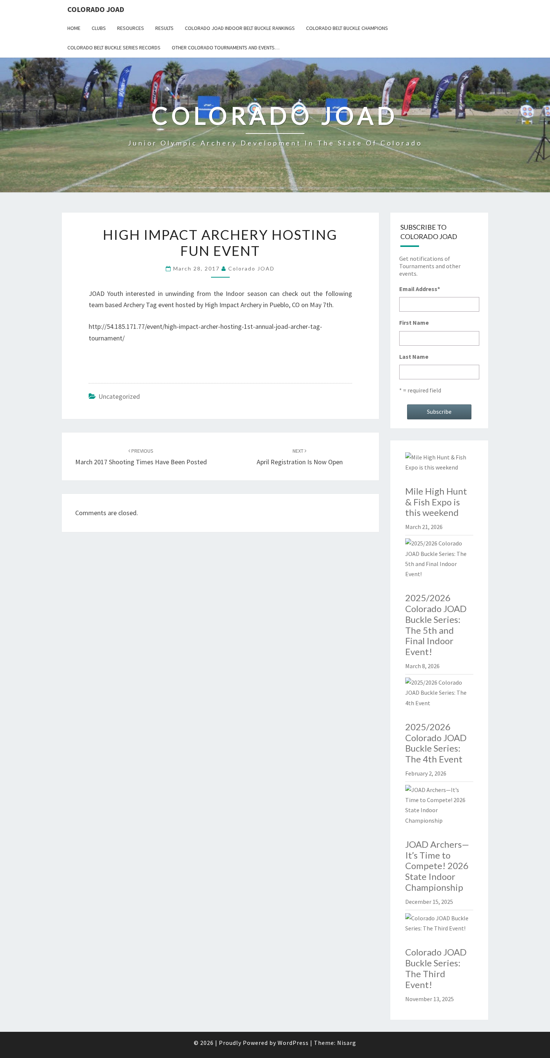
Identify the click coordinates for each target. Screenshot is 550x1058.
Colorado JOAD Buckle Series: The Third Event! (436, 968)
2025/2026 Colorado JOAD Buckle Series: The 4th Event (436, 742)
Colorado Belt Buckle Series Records (114, 47)
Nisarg (346, 1042)
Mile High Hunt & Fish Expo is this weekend (436, 502)
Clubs (99, 28)
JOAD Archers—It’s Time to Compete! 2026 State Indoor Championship (437, 866)
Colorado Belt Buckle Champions (347, 28)
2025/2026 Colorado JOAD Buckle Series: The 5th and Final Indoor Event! (436, 624)
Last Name (413, 356)
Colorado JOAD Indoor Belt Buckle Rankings (240, 28)
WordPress (293, 1042)
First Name (414, 322)
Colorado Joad (95, 9)
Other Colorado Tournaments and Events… (225, 47)
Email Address (419, 289)
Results (164, 28)
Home (73, 28)
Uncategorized (119, 396)
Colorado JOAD (251, 268)
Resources (130, 28)
